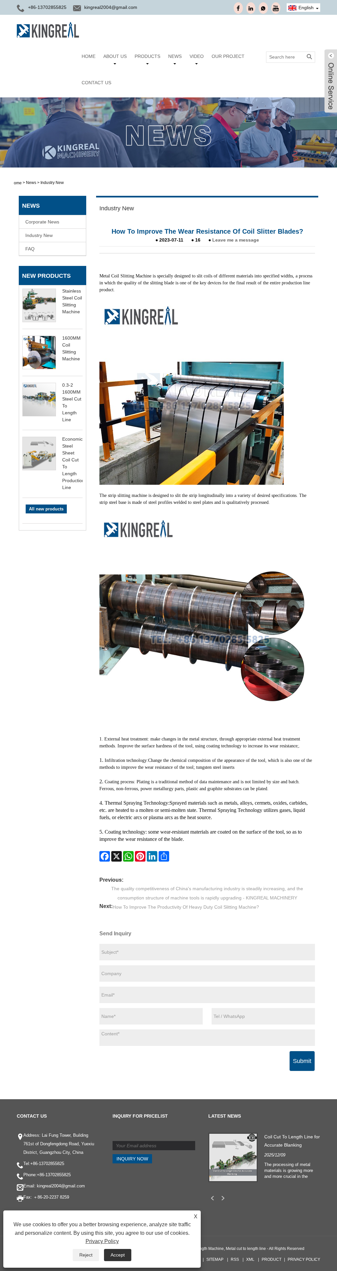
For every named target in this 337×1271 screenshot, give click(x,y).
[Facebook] (104, 856)
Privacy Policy (304, 1259)
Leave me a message (235, 240)
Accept (118, 1255)
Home (88, 56)
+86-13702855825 (47, 1163)
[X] (116, 856)
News (175, 56)
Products (147, 56)
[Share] (164, 856)
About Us (115, 56)
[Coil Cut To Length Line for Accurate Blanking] (233, 1156)
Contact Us (96, 82)
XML (250, 1259)
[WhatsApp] (128, 856)
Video (197, 56)
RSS (235, 1259)
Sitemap (214, 1259)
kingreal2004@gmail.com (110, 7)
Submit (302, 1061)
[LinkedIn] (152, 856)
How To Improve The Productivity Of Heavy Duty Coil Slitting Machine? (186, 907)
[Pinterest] (140, 856)
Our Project (228, 56)
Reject (85, 1255)
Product (271, 1259)
